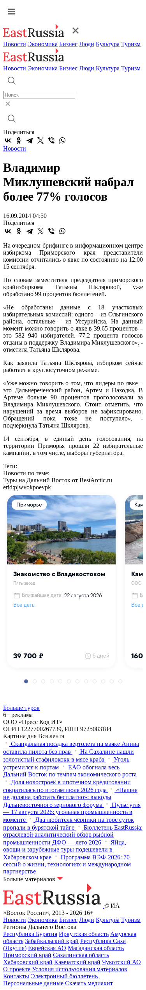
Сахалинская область (81, 955)
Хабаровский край (28, 962)
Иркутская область (84, 934)
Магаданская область (96, 948)
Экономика (43, 44)
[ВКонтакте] (7, 140)
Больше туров (21, 707)
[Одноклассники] (18, 140)
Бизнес (68, 44)
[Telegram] (29, 140)
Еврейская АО (47, 948)
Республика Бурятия (30, 934)
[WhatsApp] (62, 140)
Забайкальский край (52, 941)
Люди (86, 44)
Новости (14, 44)
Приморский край (27, 955)
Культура (108, 44)
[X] (40, 140)
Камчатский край (77, 962)
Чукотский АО (121, 962)
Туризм (131, 44)
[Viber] (51, 140)
